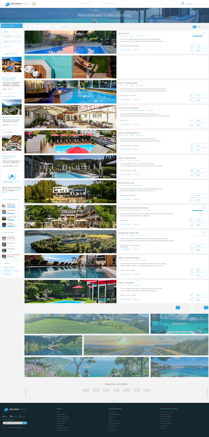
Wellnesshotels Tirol (165, 419)
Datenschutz (66, 430)
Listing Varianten (113, 430)
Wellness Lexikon (61, 423)
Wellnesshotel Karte (61, 414)
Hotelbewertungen (108, 3)
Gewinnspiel (60, 425)
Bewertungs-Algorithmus (115, 414)
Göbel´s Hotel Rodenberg (128, 258)
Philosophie (111, 428)
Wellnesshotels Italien (166, 421)
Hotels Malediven (165, 425)
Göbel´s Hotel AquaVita (128, 83)
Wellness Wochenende (9, 267)
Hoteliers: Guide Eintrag (62, 428)
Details (198, 50)
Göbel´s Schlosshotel (127, 158)
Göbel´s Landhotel (126, 283)
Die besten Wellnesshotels (63, 416)
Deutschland (139, 35)
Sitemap (163, 428)
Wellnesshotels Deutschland (167, 412)
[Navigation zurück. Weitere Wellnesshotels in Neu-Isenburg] (178, 307)
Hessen (131, 35)
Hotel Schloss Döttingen (128, 108)
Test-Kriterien (112, 412)
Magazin (111, 419)
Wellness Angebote (61, 421)
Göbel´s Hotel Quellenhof (128, 133)
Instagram (23, 416)
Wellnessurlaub (7, 271)
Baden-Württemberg (139, 110)
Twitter (6, 416)
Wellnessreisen (7, 274)
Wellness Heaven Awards (115, 423)
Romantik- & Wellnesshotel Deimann (133, 208)
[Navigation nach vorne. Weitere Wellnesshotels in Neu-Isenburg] (206, 307)
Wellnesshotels (86, 3)
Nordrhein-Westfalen (135, 210)
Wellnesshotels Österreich (167, 416)
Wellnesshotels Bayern (166, 414)
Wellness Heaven (113, 425)
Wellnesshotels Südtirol (166, 423)
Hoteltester (111, 416)
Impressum (59, 430)
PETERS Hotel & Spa (126, 183)
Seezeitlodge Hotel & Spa (128, 233)
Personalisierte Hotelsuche (63, 419)
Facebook (14, 416)
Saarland (129, 185)
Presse (58, 412)
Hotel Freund (123, 33)
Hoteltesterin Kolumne (114, 421)
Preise (198, 46)
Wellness (16, 271)
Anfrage (198, 120)
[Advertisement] (162, 67)
